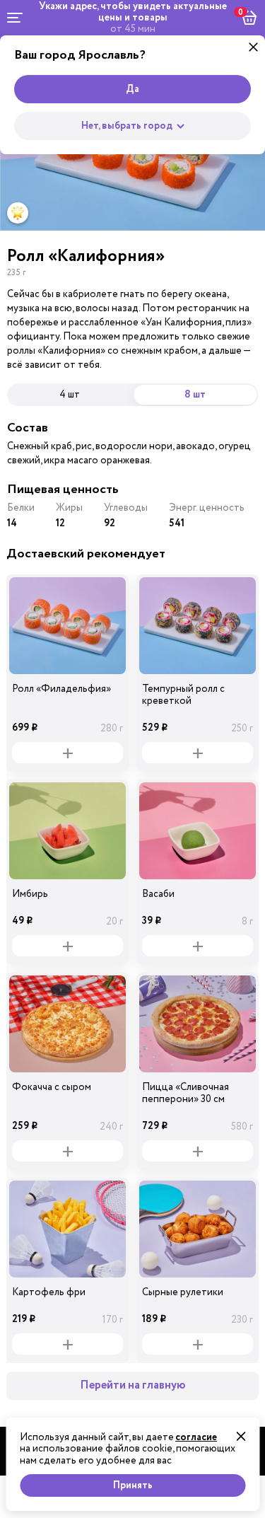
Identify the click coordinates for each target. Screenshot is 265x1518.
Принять (133, 1485)
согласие (196, 1437)
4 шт (69, 394)
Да (132, 89)
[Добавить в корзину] (67, 752)
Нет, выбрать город (126, 126)
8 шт (195, 395)
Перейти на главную (133, 1385)
